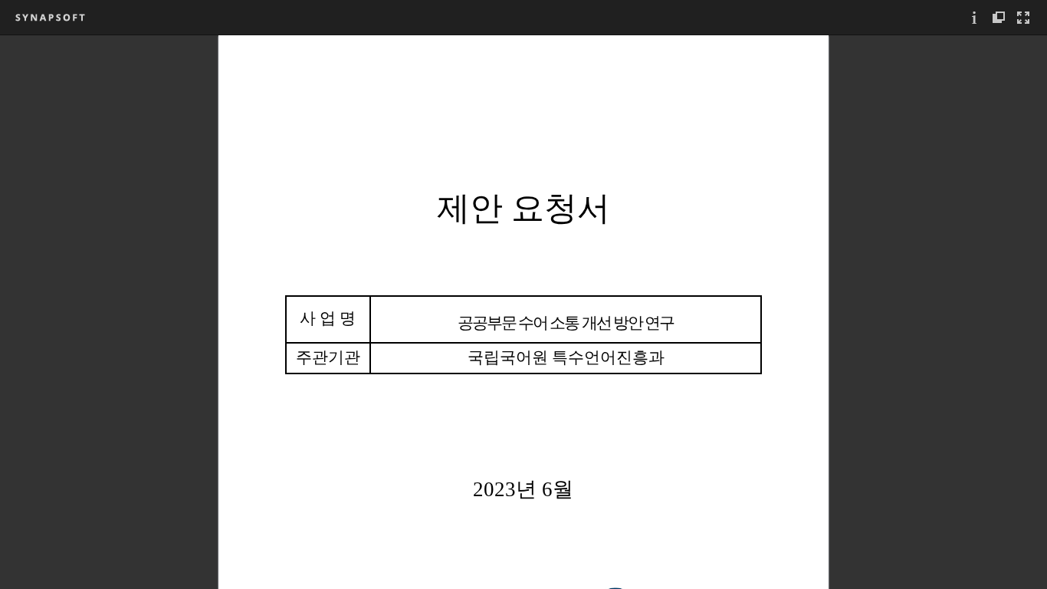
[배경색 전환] (998, 17)
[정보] (974, 17)
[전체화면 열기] (1023, 17)
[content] (523, 312)
